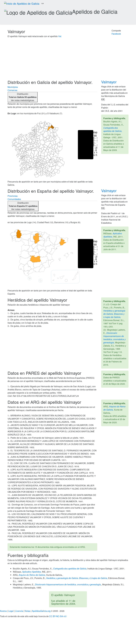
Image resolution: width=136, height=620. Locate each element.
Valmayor (109, 81)
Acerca (3, 610)
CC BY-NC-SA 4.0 (57, 616)
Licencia (19, 610)
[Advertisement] (68, 59)
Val (59, 36)
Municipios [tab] (13, 87)
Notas (27, 610)
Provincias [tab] (13, 195)
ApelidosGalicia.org (41, 610)
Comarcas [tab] (12, 90)
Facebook (116, 33)
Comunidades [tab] (14, 199)
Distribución (23, 97)
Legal (11, 610)
